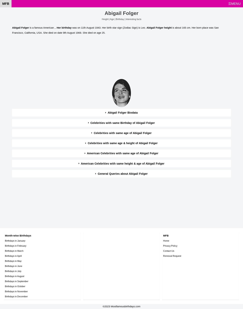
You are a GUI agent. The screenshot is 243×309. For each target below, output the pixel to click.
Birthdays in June (13, 266)
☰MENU (234, 3)
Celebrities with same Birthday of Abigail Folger (122, 122)
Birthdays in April (13, 256)
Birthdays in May (13, 261)
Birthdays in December (16, 296)
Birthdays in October (15, 286)
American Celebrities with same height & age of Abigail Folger (122, 163)
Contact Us (168, 251)
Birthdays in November (16, 291)
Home (166, 240)
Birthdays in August (14, 276)
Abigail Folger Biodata (123, 112)
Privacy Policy (170, 246)
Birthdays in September (16, 281)
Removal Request (172, 256)
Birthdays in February (15, 246)
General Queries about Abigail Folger (123, 173)
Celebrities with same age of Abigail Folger (123, 133)
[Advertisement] (96, 57)
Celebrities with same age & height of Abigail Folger (123, 143)
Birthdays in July (13, 271)
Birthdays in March (14, 251)
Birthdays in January (15, 240)
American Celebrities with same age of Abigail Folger (122, 153)
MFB (5, 3)
